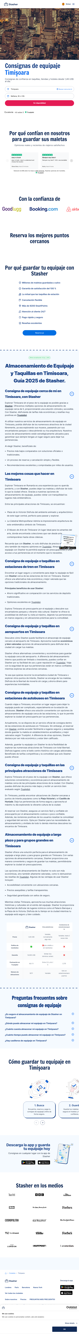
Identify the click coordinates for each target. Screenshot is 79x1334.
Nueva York (37, 1287)
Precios (23, 1299)
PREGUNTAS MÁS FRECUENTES (42, 1299)
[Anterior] (36, 1122)
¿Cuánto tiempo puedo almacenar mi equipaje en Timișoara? (35, 1035)
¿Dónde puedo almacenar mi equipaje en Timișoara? (31, 1023)
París (17, 1287)
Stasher (12, 729)
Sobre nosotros (11, 1299)
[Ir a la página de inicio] (11, 4)
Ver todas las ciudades (14, 1293)
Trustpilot (46, 546)
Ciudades (12, 1273)
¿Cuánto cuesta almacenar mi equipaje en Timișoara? (32, 1029)
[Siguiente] (42, 1122)
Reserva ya (39, 333)
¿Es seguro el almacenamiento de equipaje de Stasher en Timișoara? (33, 1016)
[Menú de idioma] (63, 4)
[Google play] (28, 1162)
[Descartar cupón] (76, 536)
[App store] (44, 1162)
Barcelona (26, 1287)
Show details (70, 1323)
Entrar (68, 4)
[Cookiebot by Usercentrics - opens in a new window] (68, 1307)
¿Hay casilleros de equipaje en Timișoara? (26, 1040)
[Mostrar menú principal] (73, 4)
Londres (8, 1287)
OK (64, 1329)
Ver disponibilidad (39, 103)
